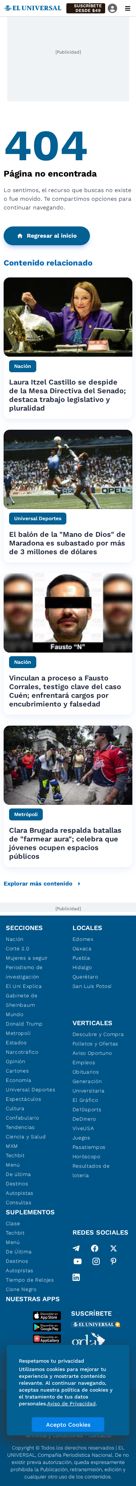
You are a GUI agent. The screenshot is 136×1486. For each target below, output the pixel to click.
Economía (19, 1080)
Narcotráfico (22, 1052)
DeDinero (84, 1119)
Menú (13, 1165)
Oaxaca (82, 948)
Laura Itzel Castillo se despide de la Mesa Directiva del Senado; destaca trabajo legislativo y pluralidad (67, 395)
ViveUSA (83, 1128)
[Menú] (127, 8)
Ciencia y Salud (26, 1136)
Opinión (15, 1061)
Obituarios (86, 1072)
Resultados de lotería (91, 1170)
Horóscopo (86, 1156)
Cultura (15, 1108)
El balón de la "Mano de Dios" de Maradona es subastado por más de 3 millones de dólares (67, 543)
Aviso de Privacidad (71, 1403)
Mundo (15, 1014)
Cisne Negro (21, 1289)
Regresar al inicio (52, 235)
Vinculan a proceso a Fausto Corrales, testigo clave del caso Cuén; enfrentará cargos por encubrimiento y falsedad (65, 691)
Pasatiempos (89, 1147)
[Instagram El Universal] (96, 1263)
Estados (16, 1042)
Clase (13, 1223)
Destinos (17, 1183)
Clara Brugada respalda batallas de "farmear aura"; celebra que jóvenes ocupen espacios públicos (65, 843)
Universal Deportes (30, 1089)
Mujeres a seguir (27, 958)
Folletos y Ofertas (96, 1043)
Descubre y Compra (98, 1034)
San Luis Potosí (92, 986)
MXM (12, 1146)
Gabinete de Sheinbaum (22, 1000)
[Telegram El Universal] (76, 1248)
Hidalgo (82, 967)
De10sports (87, 1109)
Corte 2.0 (17, 948)
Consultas (18, 1202)
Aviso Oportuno (92, 1053)
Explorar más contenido (38, 883)
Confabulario (22, 1118)
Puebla (81, 958)
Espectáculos (23, 1099)
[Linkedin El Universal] (76, 1277)
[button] (85, 8)
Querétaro (85, 977)
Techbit (15, 1155)
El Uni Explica (24, 986)
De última (18, 1174)
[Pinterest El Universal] (113, 1263)
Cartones (17, 1071)
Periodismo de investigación (24, 972)
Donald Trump (24, 1024)
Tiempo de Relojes (30, 1280)
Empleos (84, 1062)
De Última (19, 1251)
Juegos (81, 1138)
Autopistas (19, 1193)
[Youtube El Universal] (78, 1263)
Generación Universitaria (89, 1086)
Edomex (83, 939)
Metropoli (18, 1033)
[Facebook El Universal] (94, 1248)
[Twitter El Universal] (113, 1248)
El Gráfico (85, 1100)
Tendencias (20, 1127)
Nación (15, 939)
